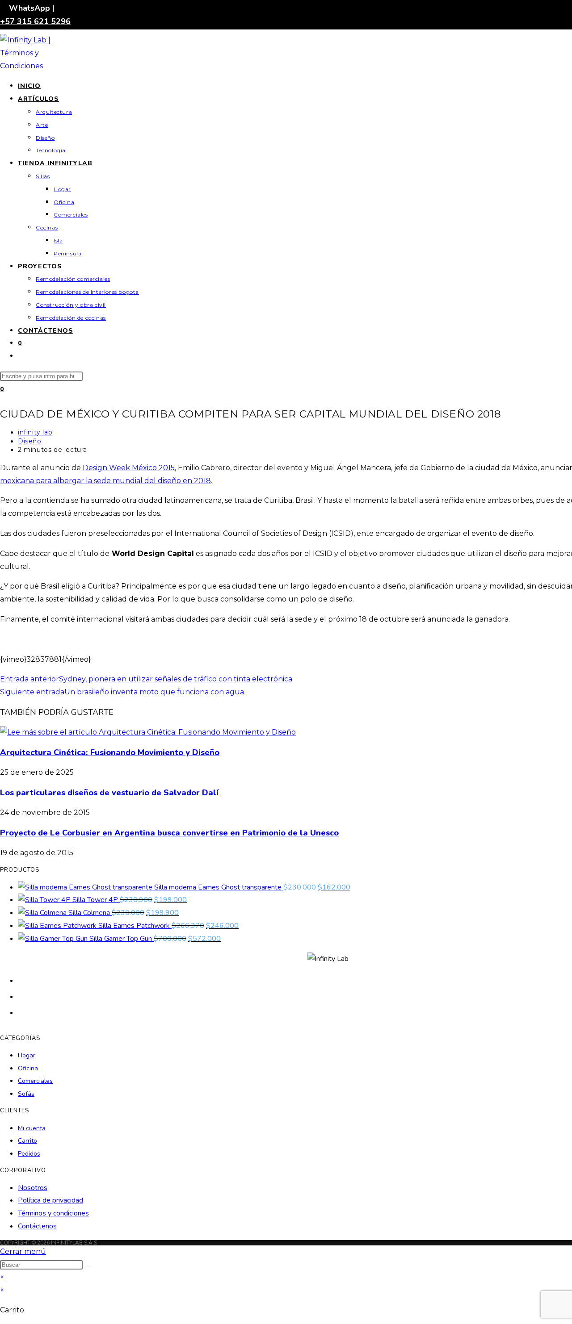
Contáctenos (37, 1226)
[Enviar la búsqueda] (87, 1267)
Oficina (28, 1068)
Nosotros (32, 1188)
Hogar (26, 1055)
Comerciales (35, 1081)
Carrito (27, 1140)
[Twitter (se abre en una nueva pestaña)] (22, 980)
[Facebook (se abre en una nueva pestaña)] (22, 996)
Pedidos (29, 1153)
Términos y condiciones (53, 1213)
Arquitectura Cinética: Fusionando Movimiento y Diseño (109, 752)
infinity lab (35, 432)
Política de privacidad (50, 1200)
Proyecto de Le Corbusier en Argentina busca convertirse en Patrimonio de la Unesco (169, 832)
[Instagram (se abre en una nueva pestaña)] (22, 1012)
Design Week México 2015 (129, 468)
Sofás (26, 1094)
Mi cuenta (32, 1128)
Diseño (30, 441)
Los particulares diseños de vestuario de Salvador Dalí (109, 792)
